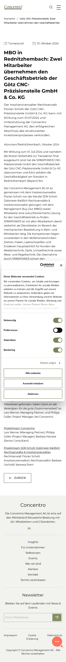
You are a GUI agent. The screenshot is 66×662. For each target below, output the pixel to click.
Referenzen (33, 552)
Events (33, 558)
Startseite (11, 18)
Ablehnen (33, 394)
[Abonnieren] (56, 617)
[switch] (57, 330)
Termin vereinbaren (33, 580)
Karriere (33, 569)
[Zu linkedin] (29, 528)
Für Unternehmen (33, 547)
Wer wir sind (33, 563)
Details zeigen (48, 362)
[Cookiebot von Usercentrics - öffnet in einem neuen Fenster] (41, 265)
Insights (33, 542)
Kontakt (33, 574)
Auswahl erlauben (33, 383)
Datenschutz (54, 635)
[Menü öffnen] (59, 7)
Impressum (10, 635)
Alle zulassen (33, 373)
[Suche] (51, 7)
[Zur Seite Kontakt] (57, 641)
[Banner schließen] (61, 265)
